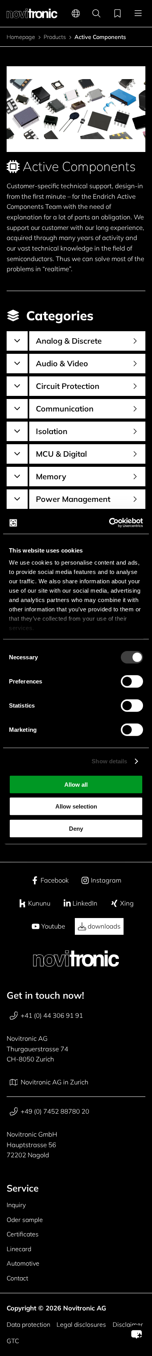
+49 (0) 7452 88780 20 (55, 1111)
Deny (76, 828)
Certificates (23, 1234)
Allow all (76, 784)
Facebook (55, 880)
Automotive (23, 1263)
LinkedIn (84, 903)
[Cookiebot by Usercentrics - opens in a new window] (109, 523)
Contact (17, 1278)
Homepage (21, 37)
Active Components (100, 37)
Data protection (28, 1324)
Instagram (106, 880)
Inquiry (16, 1205)
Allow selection (76, 806)
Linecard (19, 1249)
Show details (109, 761)
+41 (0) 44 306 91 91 (52, 1015)
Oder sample (25, 1220)
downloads (104, 926)
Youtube (53, 926)
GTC (13, 1341)
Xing (127, 903)
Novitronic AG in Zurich (54, 1082)
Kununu (39, 903)
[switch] (132, 681)
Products (55, 37)
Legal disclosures (81, 1324)
